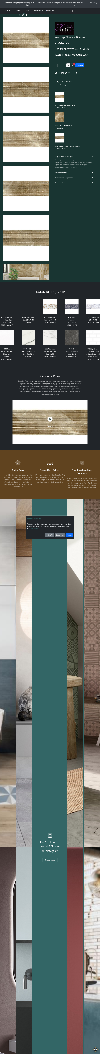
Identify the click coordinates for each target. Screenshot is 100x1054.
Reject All (49, 535)
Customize (59, 535)
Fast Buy (79, 65)
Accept (69, 535)
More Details (34, 529)
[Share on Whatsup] (76, 73)
